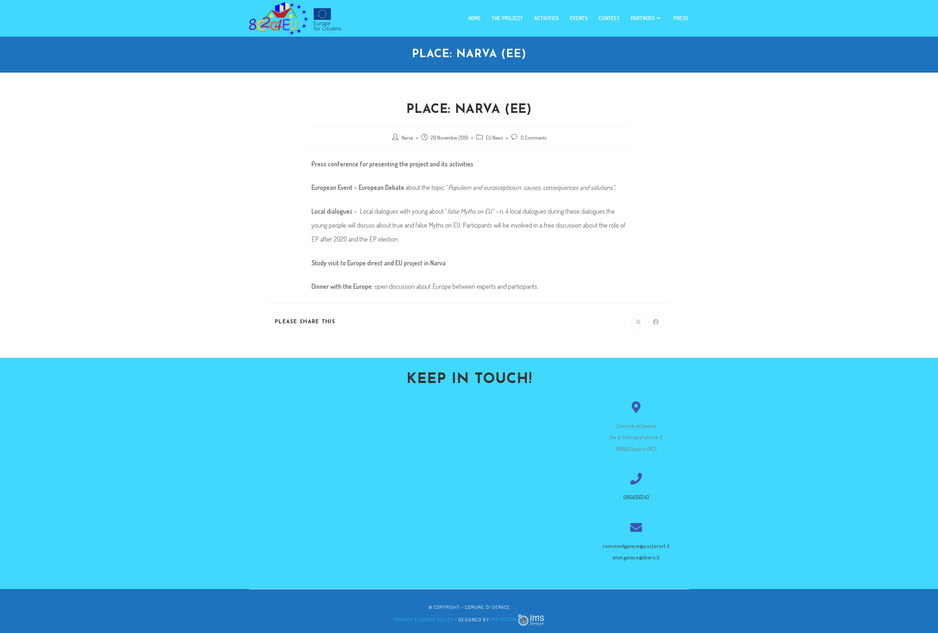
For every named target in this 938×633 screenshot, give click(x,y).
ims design (504, 619)
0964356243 (636, 497)
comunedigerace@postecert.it (636, 545)
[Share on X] (638, 322)
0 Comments (533, 138)
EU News (494, 138)
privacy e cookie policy (423, 619)
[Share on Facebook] (656, 322)
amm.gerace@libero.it (636, 557)
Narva (407, 138)
